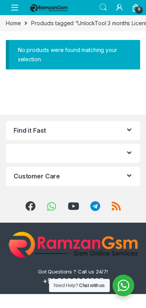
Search (103, 7)
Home (13, 23)
